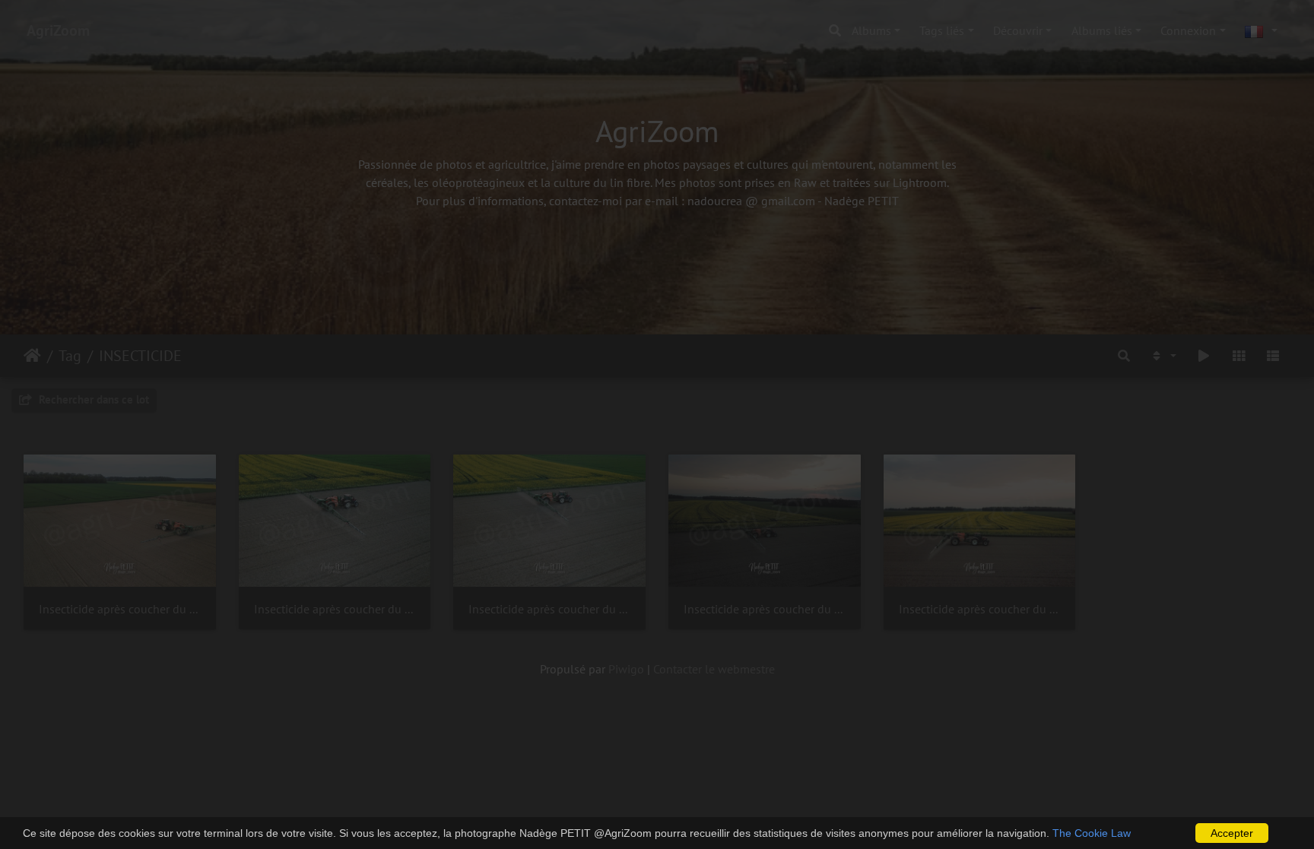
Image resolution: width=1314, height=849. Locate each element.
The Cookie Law (1091, 833)
